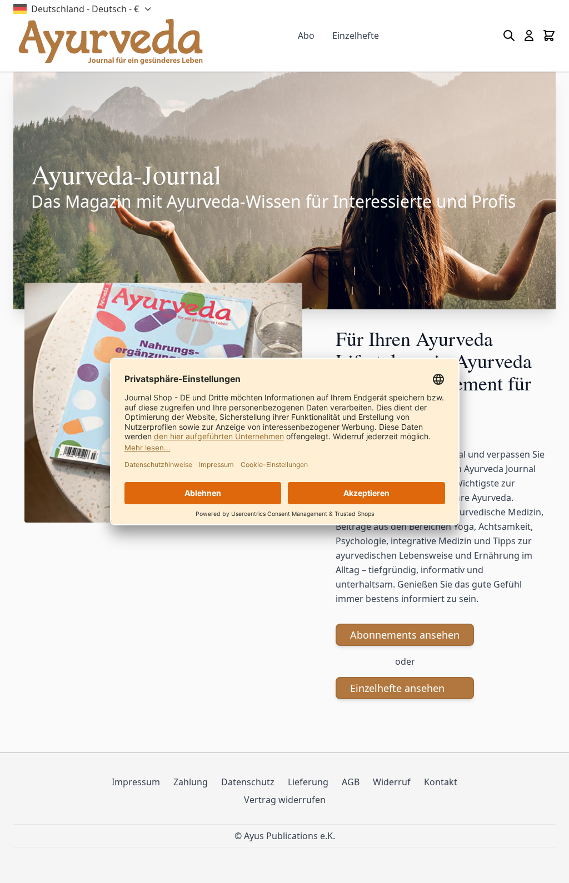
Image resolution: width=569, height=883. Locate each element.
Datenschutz (247, 782)
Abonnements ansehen (405, 634)
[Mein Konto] (529, 35)
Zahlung (190, 782)
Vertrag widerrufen (285, 800)
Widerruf (392, 782)
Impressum (136, 782)
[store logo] (110, 41)
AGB (351, 782)
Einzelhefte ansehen (397, 688)
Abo (306, 35)
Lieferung (308, 782)
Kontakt (440, 782)
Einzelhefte (355, 35)
